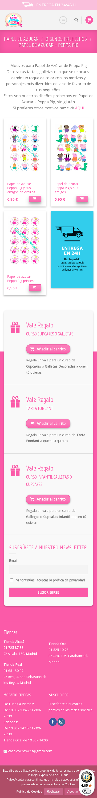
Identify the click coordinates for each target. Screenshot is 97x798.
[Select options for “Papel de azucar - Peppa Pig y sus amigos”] (83, 199)
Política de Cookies (29, 791)
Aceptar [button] (72, 791)
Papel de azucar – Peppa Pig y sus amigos (68, 188)
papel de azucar (21, 39)
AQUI (79, 108)
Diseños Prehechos (66, 39)
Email (13, 560)
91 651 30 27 (13, 670)
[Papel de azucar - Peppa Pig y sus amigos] (72, 148)
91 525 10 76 (58, 649)
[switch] (86, 791)
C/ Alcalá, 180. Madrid (20, 653)
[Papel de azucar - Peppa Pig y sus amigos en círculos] (25, 148)
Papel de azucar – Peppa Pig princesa (21, 278)
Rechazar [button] (53, 791)
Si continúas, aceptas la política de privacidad (50, 580)
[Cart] (89, 20)
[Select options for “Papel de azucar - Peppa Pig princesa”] (35, 287)
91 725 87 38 (13, 647)
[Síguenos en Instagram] (61, 722)
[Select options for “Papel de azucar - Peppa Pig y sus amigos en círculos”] (35, 199)
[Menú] (63, 20)
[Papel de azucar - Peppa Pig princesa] (25, 241)
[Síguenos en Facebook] (53, 722)
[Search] (76, 20)
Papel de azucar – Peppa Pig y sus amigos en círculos (21, 188)
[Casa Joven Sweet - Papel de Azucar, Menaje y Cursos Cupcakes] (19, 20)
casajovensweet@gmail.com (29, 751)
